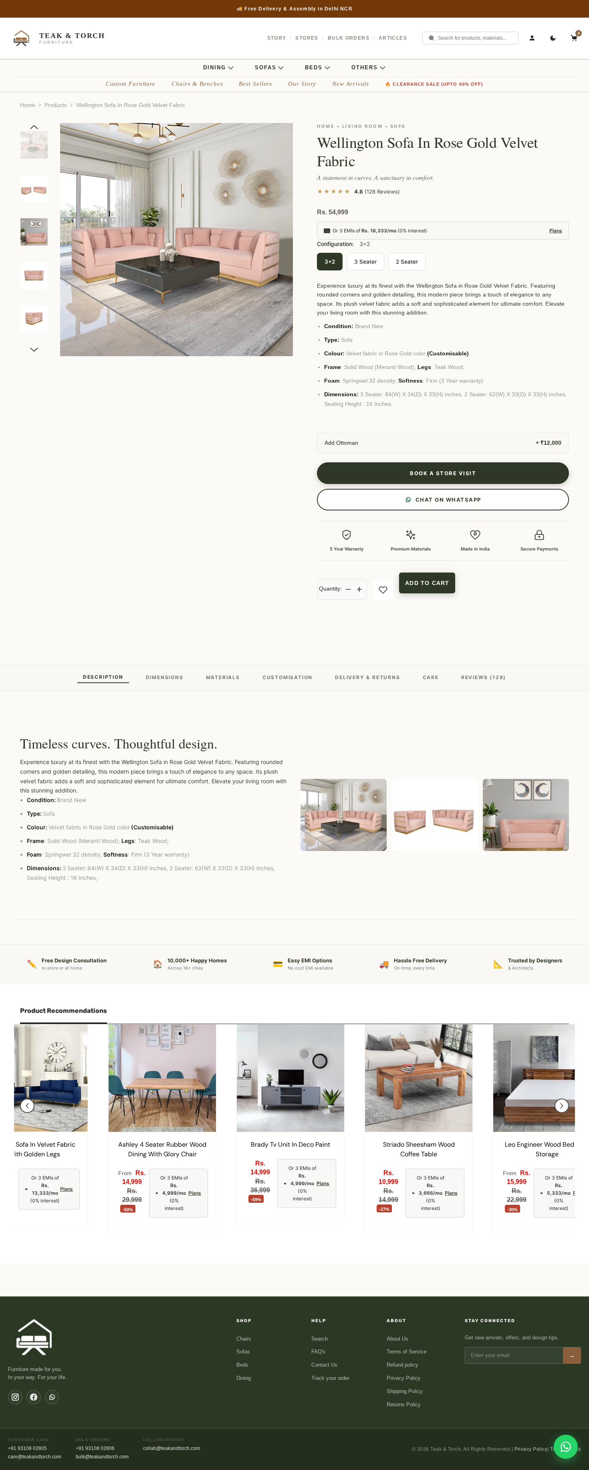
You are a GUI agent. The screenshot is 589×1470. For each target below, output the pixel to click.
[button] (34, 127)
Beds (242, 1365)
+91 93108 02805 (27, 1448)
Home (27, 105)
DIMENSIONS (165, 677)
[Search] (431, 38)
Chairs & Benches (197, 84)
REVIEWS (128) (483, 677)
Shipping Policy (405, 1391)
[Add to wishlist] (383, 590)
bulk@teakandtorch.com (102, 1457)
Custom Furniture (130, 84)
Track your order (330, 1378)
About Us (397, 1339)
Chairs (243, 1339)
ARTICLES (393, 38)
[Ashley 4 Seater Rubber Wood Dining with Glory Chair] (162, 1078)
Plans (555, 231)
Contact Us (324, 1365)
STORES (306, 38)
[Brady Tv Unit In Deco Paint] (290, 1078)
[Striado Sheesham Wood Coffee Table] (418, 1078)
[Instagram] (15, 1397)
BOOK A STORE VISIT (443, 473)
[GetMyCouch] (34, 1337)
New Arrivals (350, 84)
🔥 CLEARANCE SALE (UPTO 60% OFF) (434, 84)
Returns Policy (404, 1404)
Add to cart (427, 583)
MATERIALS (223, 677)
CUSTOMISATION (287, 677)
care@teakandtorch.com (34, 1457)
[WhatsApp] (52, 1397)
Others (364, 68)
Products (55, 105)
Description (103, 677)
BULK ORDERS (348, 38)
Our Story (302, 84)
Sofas (243, 1352)
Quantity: (330, 588)
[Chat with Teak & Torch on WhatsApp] (566, 1447)
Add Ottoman (341, 443)
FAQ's (318, 1352)
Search (319, 1339)
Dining (243, 1378)
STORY (276, 38)
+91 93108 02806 (95, 1448)
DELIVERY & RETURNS (367, 677)
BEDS (314, 68)
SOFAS (265, 68)
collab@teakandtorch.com (171, 1448)
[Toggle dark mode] (553, 38)
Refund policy (402, 1365)
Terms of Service (406, 1352)
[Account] (532, 38)
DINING (214, 68)
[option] (294, 8)
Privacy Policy (403, 1378)
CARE (431, 677)
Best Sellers (255, 84)
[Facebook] (33, 1397)
